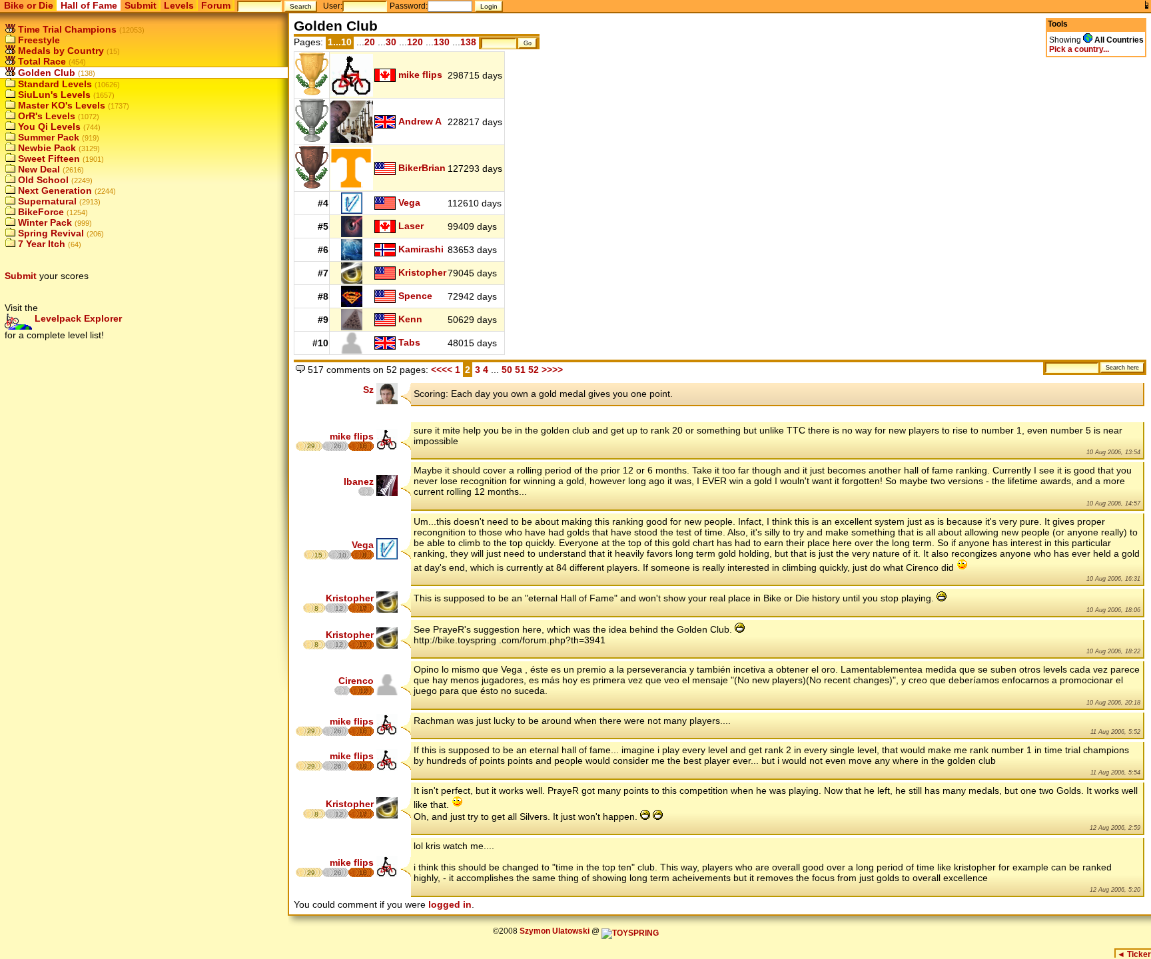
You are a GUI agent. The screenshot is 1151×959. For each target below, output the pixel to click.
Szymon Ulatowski (554, 931)
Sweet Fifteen (47, 158)
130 (442, 42)
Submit (141, 5)
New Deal (37, 169)
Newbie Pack (45, 148)
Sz (368, 389)
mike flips (420, 74)
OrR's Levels (45, 116)
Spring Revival (49, 233)
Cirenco (356, 680)
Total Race (40, 61)
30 (391, 42)
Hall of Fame (89, 5)
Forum (215, 5)
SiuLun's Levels (53, 94)
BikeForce (39, 211)
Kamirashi (421, 249)
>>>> (552, 369)
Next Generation (53, 190)
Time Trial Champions (66, 29)
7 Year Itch (40, 243)
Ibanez (359, 481)
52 (535, 369)
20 (369, 42)
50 (507, 369)
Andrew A (420, 121)
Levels (179, 5)
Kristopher (422, 272)
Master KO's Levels (60, 105)
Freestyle (37, 40)
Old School (42, 179)
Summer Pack (47, 137)
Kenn (410, 319)
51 (521, 369)
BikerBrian (422, 167)
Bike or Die (28, 5)
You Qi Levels (48, 126)
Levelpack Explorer (77, 318)
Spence (415, 295)
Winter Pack (43, 222)
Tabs (409, 342)
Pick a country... (1079, 49)
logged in (450, 904)
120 (415, 42)
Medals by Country (59, 50)
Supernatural (46, 201)
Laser (411, 225)
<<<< (441, 369)
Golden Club (45, 72)
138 (468, 42)
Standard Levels (53, 84)
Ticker (1134, 954)
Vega (409, 202)
